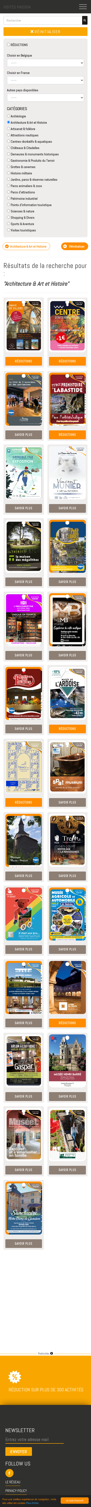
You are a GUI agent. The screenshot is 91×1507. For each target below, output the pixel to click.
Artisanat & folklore (22, 129)
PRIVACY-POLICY (16, 1490)
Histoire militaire (21, 173)
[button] (45, 1473)
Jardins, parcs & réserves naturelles (33, 179)
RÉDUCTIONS (19, 45)
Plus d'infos (32, 1503)
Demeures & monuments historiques (34, 154)
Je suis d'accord (74, 1500)
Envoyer (18, 1451)
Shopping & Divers (22, 217)
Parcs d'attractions (22, 192)
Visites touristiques (23, 230)
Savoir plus (23, 435)
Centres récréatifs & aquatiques (31, 141)
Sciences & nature (22, 211)
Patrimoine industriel (24, 198)
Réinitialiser (47, 31)
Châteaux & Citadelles (24, 148)
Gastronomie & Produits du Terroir (32, 160)
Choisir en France (18, 73)
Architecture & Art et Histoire (28, 122)
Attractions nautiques (24, 135)
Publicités (44, 1353)
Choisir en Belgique (19, 55)
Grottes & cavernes (22, 167)
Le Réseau (12, 1482)
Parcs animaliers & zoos (26, 186)
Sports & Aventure (22, 224)
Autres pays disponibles (22, 90)
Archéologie (18, 116)
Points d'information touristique (31, 205)
